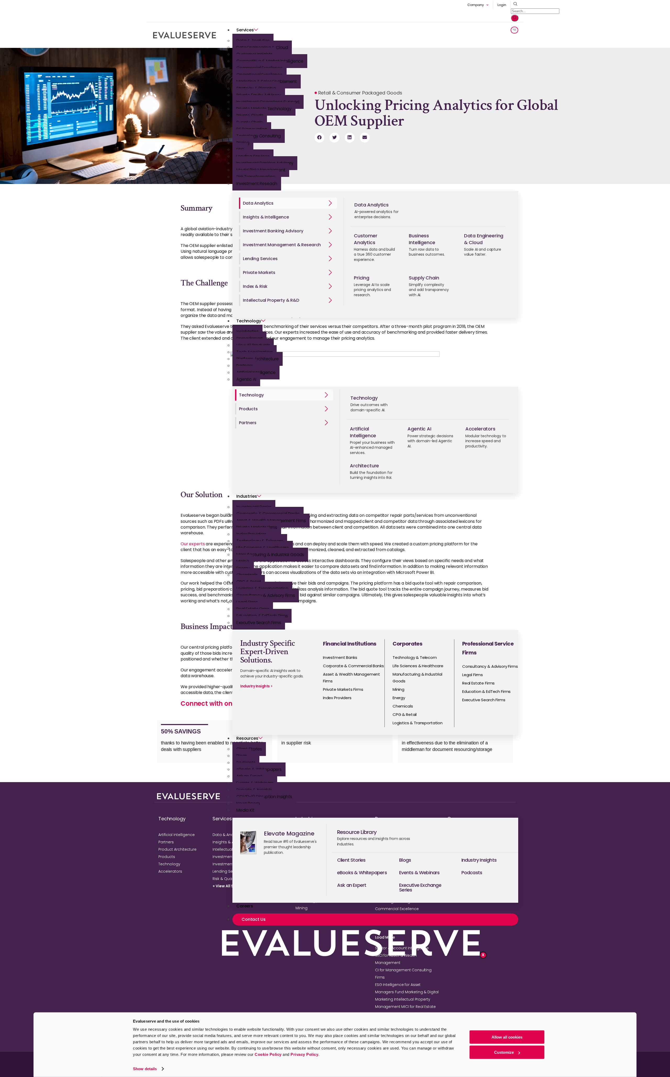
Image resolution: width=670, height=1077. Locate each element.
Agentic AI (246, 379)
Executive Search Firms (258, 623)
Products (166, 856)
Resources (247, 738)
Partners (166, 842)
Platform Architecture (257, 359)
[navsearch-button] (514, 4)
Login (502, 5)
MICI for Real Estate (418, 1006)
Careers (244, 906)
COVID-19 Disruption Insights (264, 797)
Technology (248, 321)
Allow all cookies (507, 1037)
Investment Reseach (256, 184)
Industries (246, 496)
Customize (504, 1052)
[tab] (288, 203)
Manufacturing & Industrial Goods (270, 555)
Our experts (193, 544)
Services (245, 30)
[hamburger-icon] (514, 30)
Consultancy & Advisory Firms (265, 595)
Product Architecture (177, 849)
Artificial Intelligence (176, 834)
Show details (145, 1069)
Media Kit (245, 810)
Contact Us (254, 919)
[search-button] (514, 18)
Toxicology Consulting (258, 136)
